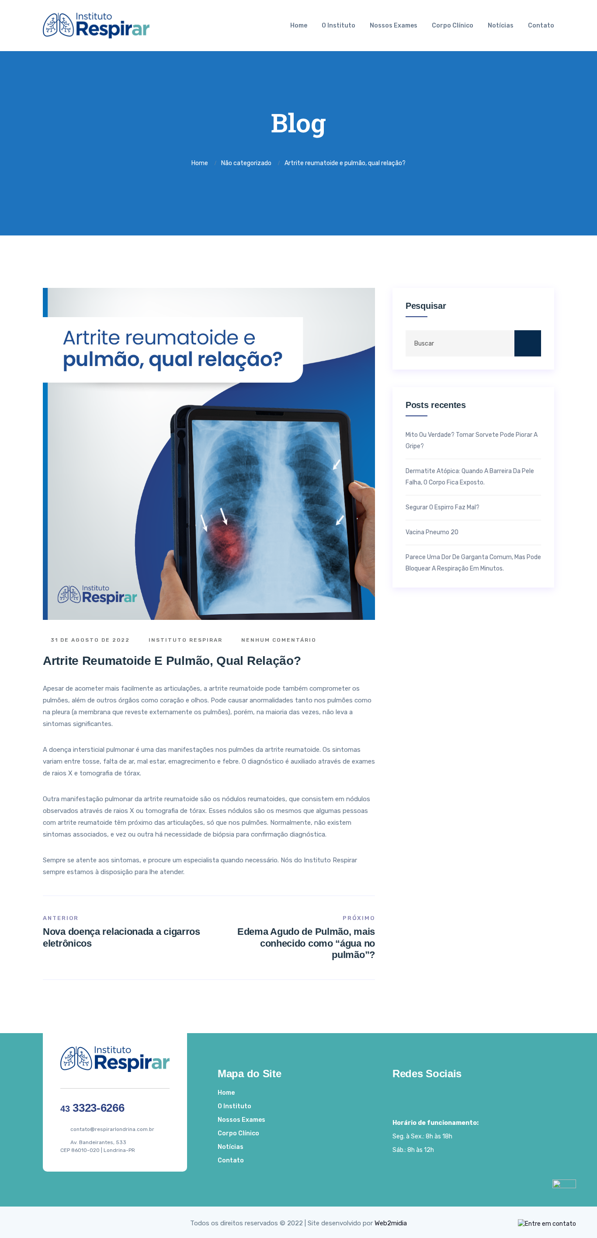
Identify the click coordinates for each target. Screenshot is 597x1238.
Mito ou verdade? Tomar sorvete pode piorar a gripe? (472, 440)
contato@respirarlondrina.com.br (112, 1129)
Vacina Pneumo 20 (432, 532)
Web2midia (391, 1223)
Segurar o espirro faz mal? (442, 507)
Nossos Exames (393, 25)
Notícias (501, 25)
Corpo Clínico (452, 25)
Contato (541, 25)
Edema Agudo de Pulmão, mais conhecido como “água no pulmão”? (306, 943)
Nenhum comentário (277, 640)
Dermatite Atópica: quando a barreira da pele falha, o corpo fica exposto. (470, 476)
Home (298, 25)
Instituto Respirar (184, 640)
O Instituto (338, 25)
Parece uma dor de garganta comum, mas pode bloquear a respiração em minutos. (473, 562)
